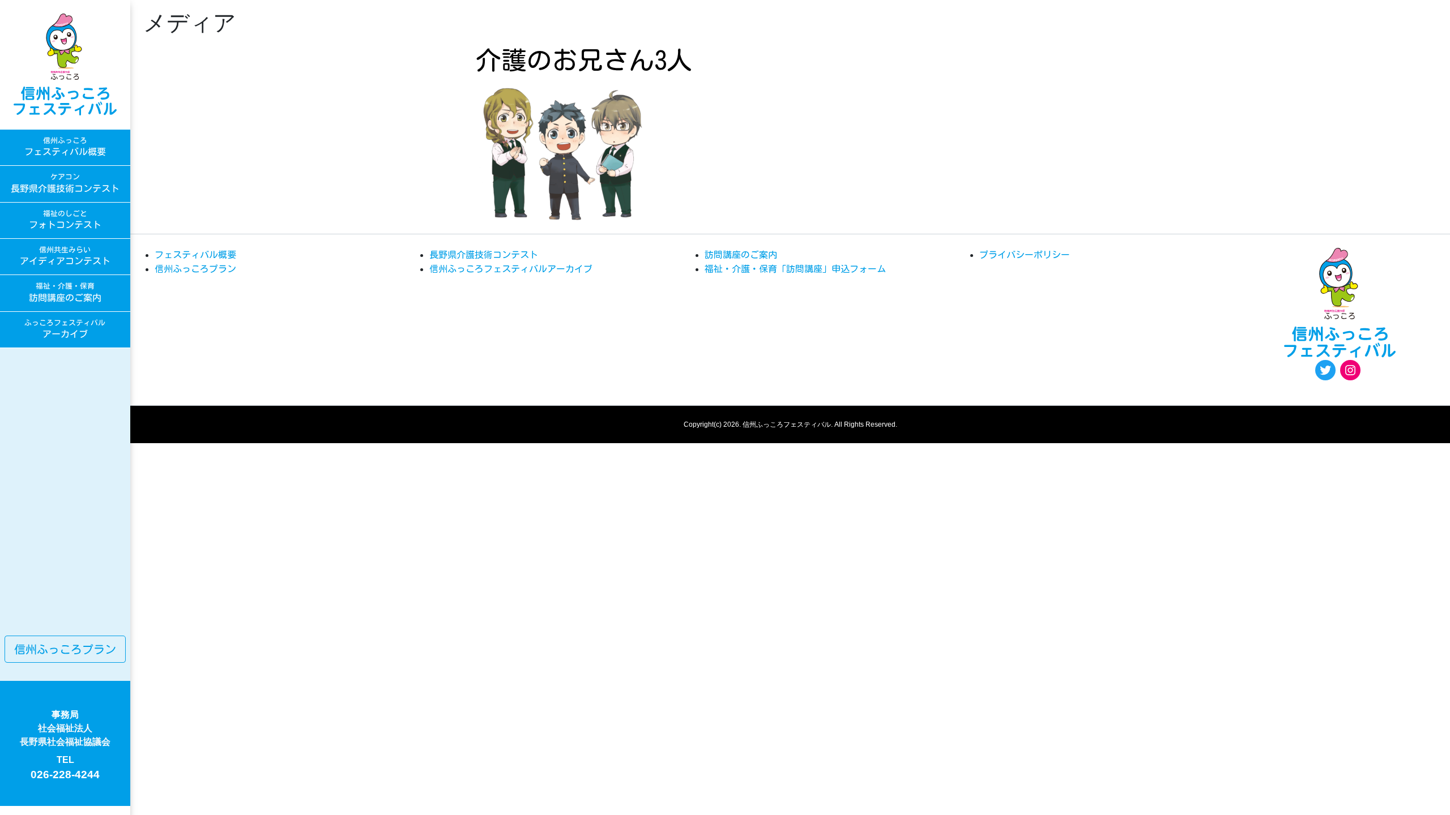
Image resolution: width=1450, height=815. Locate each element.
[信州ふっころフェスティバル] (65, 64)
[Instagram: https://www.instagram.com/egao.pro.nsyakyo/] (1350, 370)
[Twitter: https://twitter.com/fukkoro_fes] (1325, 370)
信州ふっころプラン (65, 649)
